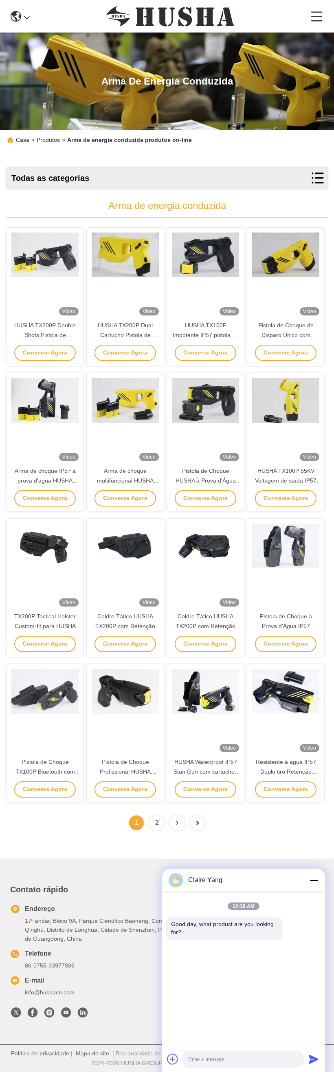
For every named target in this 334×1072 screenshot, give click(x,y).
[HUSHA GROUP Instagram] (49, 1014)
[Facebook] (32, 1014)
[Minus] (314, 880)
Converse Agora (45, 352)
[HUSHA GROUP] (170, 16)
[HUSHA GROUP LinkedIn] (82, 1014)
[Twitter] (16, 1014)
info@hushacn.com (50, 992)
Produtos (48, 140)
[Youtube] (66, 1014)
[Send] (313, 1059)
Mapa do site (92, 1053)
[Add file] (172, 1059)
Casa (22, 140)
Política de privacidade (40, 1053)
